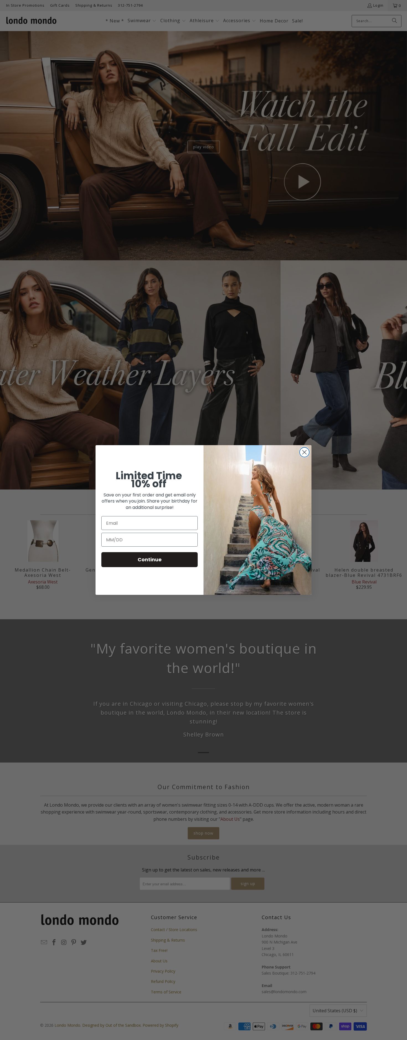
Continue (150, 559)
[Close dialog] (304, 452)
